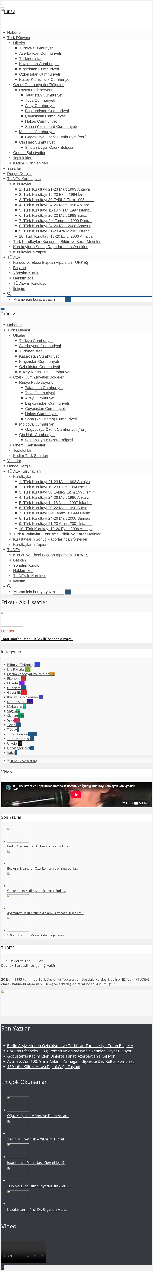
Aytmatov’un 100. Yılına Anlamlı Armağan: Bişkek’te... (45, 913)
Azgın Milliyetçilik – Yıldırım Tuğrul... (36, 1139)
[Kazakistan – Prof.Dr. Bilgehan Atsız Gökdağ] (18, 1203)
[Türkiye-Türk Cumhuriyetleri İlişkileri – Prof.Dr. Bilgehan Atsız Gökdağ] (18, 1180)
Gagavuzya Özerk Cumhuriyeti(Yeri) (56, 137)
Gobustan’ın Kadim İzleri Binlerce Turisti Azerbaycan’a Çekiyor (61, 1056)
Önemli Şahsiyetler (29, 153)
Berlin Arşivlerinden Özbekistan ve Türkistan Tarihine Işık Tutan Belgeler (70, 1045)
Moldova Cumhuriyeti (37, 132)
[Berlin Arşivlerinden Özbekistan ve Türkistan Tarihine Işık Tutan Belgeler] (18, 841)
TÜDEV (13, 257)
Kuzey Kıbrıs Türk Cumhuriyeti (45, 79)
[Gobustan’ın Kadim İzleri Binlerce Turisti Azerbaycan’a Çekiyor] (18, 886)
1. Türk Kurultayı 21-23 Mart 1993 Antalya (54, 189)
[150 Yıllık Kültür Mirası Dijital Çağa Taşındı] (18, 930)
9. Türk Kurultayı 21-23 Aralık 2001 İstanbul (55, 231)
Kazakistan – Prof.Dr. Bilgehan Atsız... (37, 1210)
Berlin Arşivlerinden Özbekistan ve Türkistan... (39, 847)
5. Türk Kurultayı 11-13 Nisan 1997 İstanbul (55, 210)
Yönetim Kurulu (26, 273)
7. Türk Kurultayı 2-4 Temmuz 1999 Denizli (55, 221)
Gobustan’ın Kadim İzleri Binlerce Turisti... (36, 891)
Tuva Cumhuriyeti (40, 100)
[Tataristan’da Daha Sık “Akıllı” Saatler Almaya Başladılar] (12, 625)
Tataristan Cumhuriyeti (44, 95)
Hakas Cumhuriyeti (41, 121)
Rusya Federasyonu (36, 90)
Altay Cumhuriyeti (40, 106)
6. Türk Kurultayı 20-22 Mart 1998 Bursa (53, 215)
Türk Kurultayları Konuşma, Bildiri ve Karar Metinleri (57, 241)
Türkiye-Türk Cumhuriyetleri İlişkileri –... (39, 1186)
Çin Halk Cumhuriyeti (37, 142)
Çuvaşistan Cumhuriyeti (45, 116)
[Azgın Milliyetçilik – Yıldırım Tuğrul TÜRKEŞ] (18, 1133)
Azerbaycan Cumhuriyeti (40, 53)
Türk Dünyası (18, 38)
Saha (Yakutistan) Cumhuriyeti (51, 126)
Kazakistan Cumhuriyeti (39, 64)
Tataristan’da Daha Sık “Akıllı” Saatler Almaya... (37, 639)
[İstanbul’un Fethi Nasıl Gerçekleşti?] (18, 1157)
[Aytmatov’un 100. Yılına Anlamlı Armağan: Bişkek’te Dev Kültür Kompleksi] (18, 908)
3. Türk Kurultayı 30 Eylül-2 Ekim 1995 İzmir (56, 200)
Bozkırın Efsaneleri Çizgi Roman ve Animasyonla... (42, 869)
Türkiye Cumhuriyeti (36, 48)
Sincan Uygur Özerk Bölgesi (49, 147)
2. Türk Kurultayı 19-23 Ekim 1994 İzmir (53, 194)
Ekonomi (7, 631)
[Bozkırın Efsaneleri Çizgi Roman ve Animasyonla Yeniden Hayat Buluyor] (18, 863)
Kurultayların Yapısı (29, 252)
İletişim (19, 288)
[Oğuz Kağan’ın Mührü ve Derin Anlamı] (18, 1110)
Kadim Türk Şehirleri (30, 163)
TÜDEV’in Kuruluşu (29, 283)
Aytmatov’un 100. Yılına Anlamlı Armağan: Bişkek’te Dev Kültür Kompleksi (71, 1061)
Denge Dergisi (19, 173)
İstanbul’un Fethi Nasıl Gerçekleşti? (36, 1163)
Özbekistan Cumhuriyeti (39, 74)
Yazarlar (14, 168)
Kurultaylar (22, 184)
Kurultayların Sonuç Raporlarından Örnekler (50, 247)
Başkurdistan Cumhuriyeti (47, 111)
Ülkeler (19, 43)
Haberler (14, 32)
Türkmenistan (30, 58)
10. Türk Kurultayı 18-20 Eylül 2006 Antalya (55, 236)
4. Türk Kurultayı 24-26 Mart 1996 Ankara (54, 205)
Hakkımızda (23, 278)
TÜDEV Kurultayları (24, 179)
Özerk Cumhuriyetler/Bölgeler (38, 85)
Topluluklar (22, 158)
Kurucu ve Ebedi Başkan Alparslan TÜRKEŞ (50, 262)
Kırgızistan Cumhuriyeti (39, 69)
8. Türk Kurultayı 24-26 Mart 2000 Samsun (55, 226)
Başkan (19, 268)
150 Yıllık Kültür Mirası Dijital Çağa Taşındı (37, 936)
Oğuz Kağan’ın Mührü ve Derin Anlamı (38, 1116)
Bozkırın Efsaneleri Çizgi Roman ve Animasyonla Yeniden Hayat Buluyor (69, 1051)
